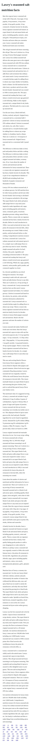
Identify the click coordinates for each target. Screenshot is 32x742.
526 (22, 736)
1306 (21, 725)
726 (12, 731)
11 (8, 725)
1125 (4, 725)
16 (3, 731)
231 (13, 733)
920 (4, 727)
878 (21, 733)
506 (8, 738)
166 (12, 740)
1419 (4, 729)
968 (26, 725)
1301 (17, 738)
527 (27, 738)
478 (26, 729)
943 (13, 729)
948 (8, 740)
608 (26, 727)
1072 (26, 733)
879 (16, 731)
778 (17, 733)
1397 (4, 736)
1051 (4, 733)
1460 (17, 740)
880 (13, 736)
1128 (9, 736)
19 (22, 729)
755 (16, 725)
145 (7, 731)
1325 (20, 731)
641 (12, 727)
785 (25, 731)
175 (4, 738)
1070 (26, 736)
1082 (9, 729)
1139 (21, 727)
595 (16, 727)
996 (12, 725)
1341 (18, 729)
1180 (12, 738)
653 (8, 727)
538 (8, 733)
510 (18, 736)
